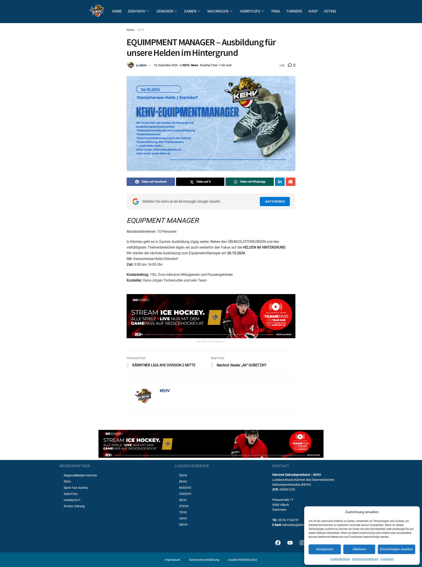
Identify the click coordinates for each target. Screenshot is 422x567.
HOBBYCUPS (250, 11)
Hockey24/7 (72, 500)
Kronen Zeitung (74, 506)
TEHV (183, 512)
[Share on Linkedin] (280, 182)
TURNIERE (294, 11)
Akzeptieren (324, 549)
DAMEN (190, 11)
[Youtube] (289, 542)
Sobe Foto (71, 494)
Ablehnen (359, 549)
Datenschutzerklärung (365, 559)
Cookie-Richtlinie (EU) (242, 560)
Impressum (387, 559)
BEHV (183, 481)
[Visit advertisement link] (211, 316)
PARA (275, 11)
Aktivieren (275, 201)
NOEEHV (185, 487)
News (194, 65)
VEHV (183, 518)
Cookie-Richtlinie (340, 559)
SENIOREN (164, 11)
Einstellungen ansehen (396, 549)
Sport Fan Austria (76, 487)
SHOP (313, 11)
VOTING (330, 11)
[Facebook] (277, 542)
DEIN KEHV (136, 11)
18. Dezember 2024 (166, 65)
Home (130, 29)
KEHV (140, 29)
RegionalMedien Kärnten (80, 475)
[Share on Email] (290, 182)
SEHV (183, 500)
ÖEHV (183, 475)
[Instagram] (301, 542)
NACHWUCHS (218, 11)
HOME (117, 11)
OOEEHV (185, 494)
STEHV (184, 506)
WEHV (183, 524)
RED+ (67, 481)
